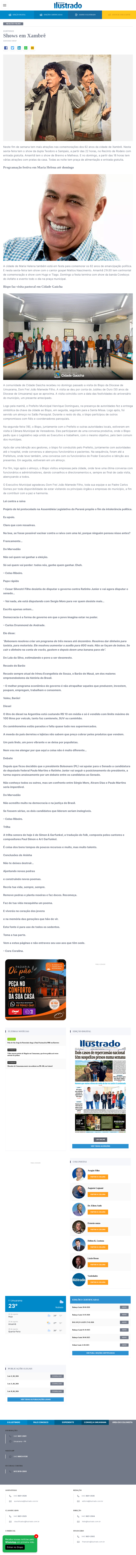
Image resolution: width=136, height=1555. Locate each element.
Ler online (100, 1140)
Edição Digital (19, 15)
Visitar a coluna (97, 1177)
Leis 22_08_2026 (13, 1376)
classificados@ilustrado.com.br (26, 1522)
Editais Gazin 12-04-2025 (80, 1345)
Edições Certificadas (53, 15)
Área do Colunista (122, 1422)
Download (57, 1376)
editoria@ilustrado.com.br (92, 1501)
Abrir (124, 1307)
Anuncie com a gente (121, 15)
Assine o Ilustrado (87, 15)
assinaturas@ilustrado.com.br (26, 1501)
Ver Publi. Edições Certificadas (100, 1353)
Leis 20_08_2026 (13, 1391)
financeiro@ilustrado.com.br (93, 1542)
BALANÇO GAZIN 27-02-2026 (83, 1322)
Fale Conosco (40, 1422)
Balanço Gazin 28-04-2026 (81, 1307)
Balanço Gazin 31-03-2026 (81, 1315)
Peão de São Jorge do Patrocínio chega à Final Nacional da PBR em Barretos (33, 1043)
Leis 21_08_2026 (13, 1384)
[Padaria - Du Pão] (35, 989)
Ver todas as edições (100, 1146)
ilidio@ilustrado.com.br (91, 1522)
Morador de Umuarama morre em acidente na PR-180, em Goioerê (30, 1066)
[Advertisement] (100, 984)
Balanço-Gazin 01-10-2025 (81, 1330)
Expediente (68, 1422)
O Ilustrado (13, 1422)
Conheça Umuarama (95, 1422)
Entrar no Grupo (15, 1547)
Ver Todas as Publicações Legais (36, 1399)
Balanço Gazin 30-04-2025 (81, 1337)
